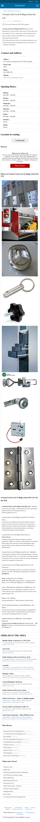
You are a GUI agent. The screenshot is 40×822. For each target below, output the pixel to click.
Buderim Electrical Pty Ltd (10, 780)
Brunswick (18, 11)
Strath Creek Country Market (14, 755)
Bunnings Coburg (7, 673)
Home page (7, 807)
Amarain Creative (11, 750)
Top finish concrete (12, 744)
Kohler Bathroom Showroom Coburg (14, 690)
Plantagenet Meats (8, 791)
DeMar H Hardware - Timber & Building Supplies (18, 698)
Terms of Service (17, 809)
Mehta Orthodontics (8, 778)
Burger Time (6, 769)
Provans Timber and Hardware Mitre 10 (15, 706)
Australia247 (20, 5)
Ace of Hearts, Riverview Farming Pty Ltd (18, 734)
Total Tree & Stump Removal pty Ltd (16, 739)
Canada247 (20, 814)
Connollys (5, 665)
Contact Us (28, 809)
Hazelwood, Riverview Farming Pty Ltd (17, 731)
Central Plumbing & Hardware (12, 682)
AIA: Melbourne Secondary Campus (12, 775)
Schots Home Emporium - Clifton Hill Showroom (18, 715)
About (26, 807)
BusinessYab (18, 812)
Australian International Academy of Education (15, 772)
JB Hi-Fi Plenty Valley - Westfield (12, 786)
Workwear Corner (8, 767)
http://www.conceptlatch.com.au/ (13, 77)
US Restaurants (29, 812)
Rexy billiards (10, 736)
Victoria (5, 11)
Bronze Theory (7, 794)
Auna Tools (6, 649)
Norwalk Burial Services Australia (15, 742)
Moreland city (11, 11)
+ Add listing (18, 807)
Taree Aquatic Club (8, 783)
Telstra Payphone (11, 753)
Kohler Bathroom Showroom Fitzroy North (16, 657)
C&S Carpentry (11, 747)
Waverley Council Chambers (10, 788)
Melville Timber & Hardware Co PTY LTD (16, 640)
